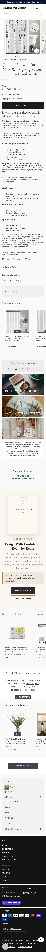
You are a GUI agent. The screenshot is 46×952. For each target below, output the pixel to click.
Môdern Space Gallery (11, 238)
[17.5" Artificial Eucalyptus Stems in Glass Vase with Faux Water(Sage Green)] (17, 731)
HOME (4, 846)
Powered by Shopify (25, 947)
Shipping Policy (7, 943)
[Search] (41, 13)
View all (41, 614)
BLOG (4, 880)
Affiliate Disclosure (8, 947)
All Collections (24, 59)
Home (4, 59)
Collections (13, 59)
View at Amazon (23, 105)
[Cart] (36, 7)
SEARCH (5, 869)
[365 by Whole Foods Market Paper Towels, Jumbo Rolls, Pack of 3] (17, 639)
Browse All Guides (23, 599)
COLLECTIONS (7, 849)
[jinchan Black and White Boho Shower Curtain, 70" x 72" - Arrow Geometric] (17, 328)
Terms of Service (32, 940)
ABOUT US (6, 873)
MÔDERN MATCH (8, 856)
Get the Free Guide (23, 590)
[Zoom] (36, 50)
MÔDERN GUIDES (9, 853)
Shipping (5, 99)
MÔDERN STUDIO (9, 860)
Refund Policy (21, 943)
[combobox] (23, 13)
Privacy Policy (33, 943)
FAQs (4, 877)
